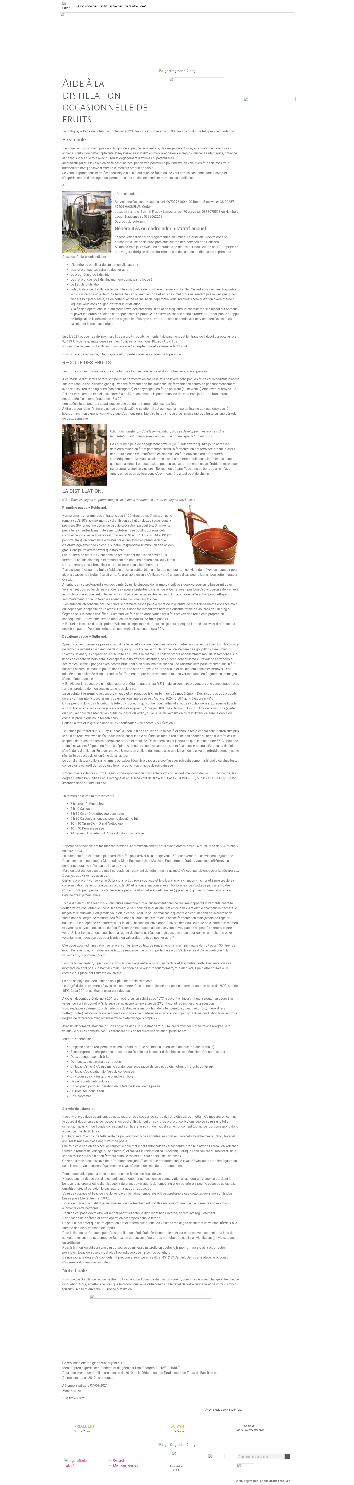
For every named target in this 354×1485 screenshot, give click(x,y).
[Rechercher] (287, 1456)
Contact (118, 1460)
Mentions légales (125, 1465)
